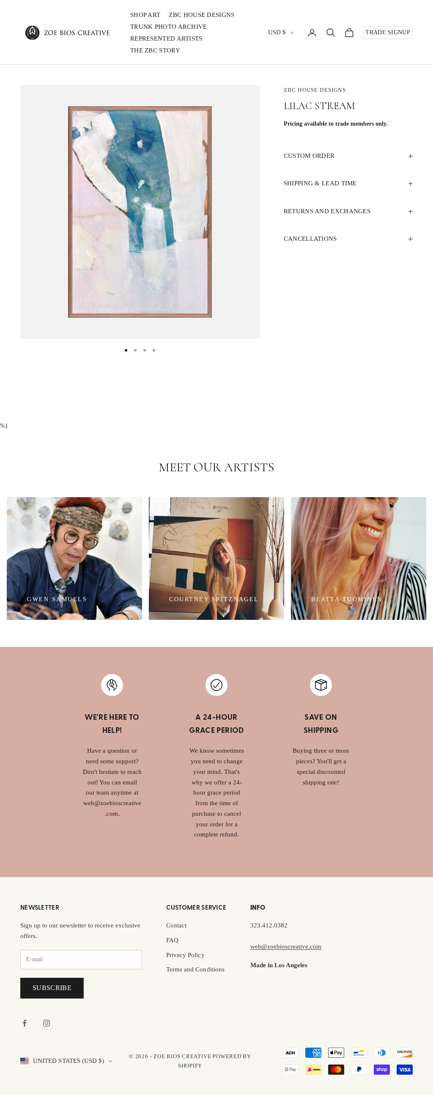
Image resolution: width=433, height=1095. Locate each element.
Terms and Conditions (195, 969)
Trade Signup (387, 32)
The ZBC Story (155, 50)
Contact (176, 925)
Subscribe (52, 987)
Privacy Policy (185, 955)
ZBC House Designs (201, 14)
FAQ (172, 940)
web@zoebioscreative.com (285, 946)
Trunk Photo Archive (168, 26)
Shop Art (145, 14)
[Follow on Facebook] (24, 1023)
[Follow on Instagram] (46, 1023)
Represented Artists (166, 38)
